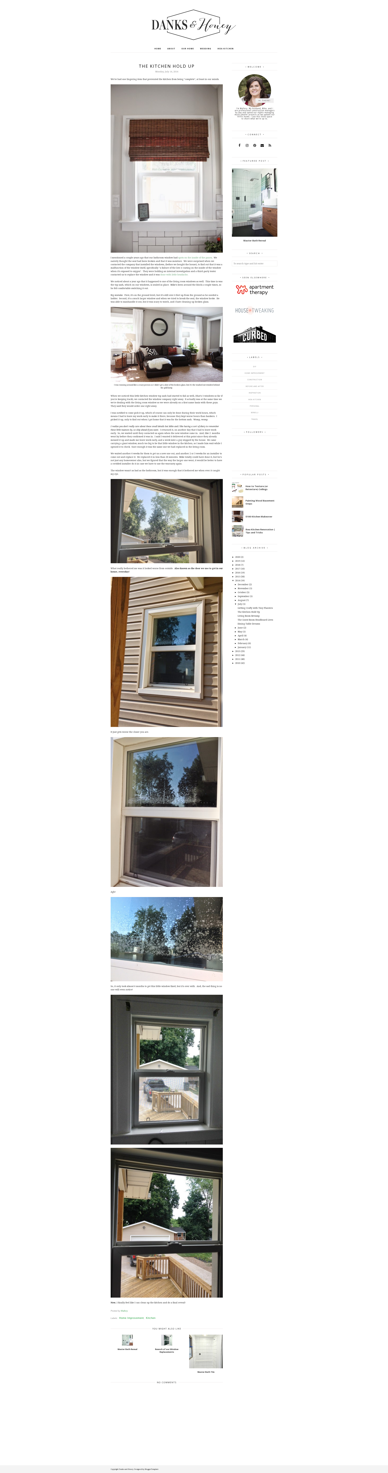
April (240, 635)
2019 (237, 560)
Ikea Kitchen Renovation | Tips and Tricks (260, 531)
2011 (237, 659)
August (241, 600)
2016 (237, 572)
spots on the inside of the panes (195, 257)
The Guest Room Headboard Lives (255, 619)
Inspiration (255, 393)
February (243, 643)
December (243, 584)
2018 (237, 564)
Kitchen (151, 1318)
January (242, 647)
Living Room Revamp (249, 615)
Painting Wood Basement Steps (260, 502)
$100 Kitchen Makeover (259, 516)
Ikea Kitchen (254, 399)
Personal (254, 406)
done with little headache (174, 274)
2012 (237, 655)
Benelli (254, 412)
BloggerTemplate (152, 1469)
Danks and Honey (126, 1469)
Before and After (255, 386)
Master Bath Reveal (254, 240)
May (240, 631)
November (243, 588)
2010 (237, 663)
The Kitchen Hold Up (249, 611)
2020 (237, 556)
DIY (254, 366)
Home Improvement (131, 1318)
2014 (237, 580)
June (240, 627)
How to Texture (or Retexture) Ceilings (257, 488)
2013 (237, 651)
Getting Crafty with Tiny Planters (255, 607)
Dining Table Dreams (249, 623)
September (243, 596)
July (240, 604)
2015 (237, 576)
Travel (254, 419)
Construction (254, 379)
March (241, 639)
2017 (237, 568)
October (242, 592)
